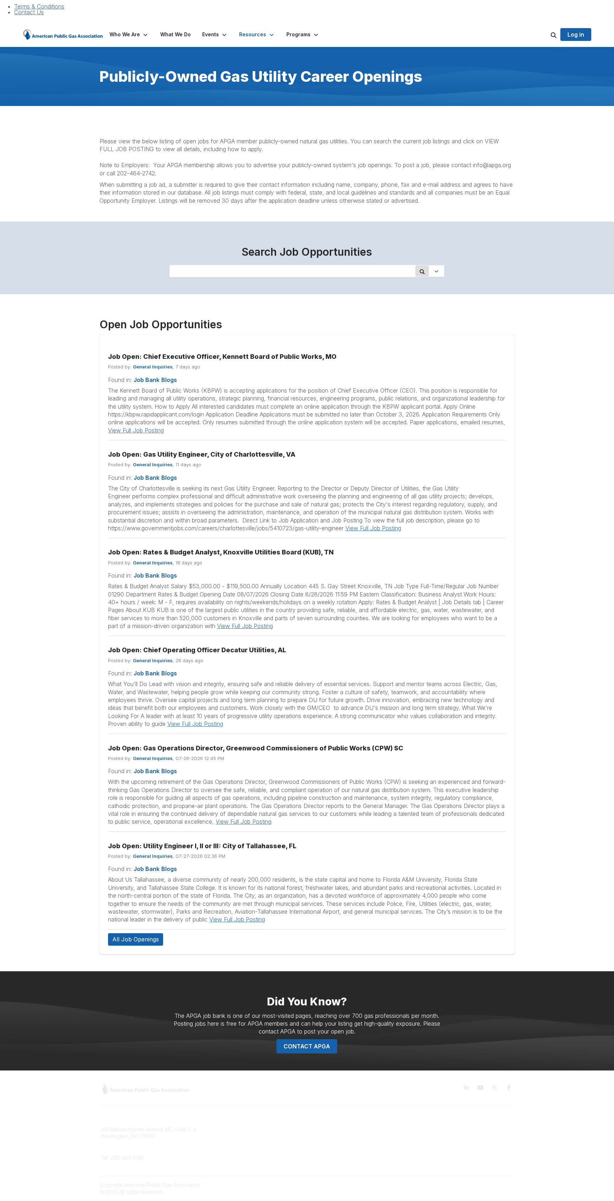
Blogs (169, 379)
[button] (129, 34)
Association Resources (338, 1140)
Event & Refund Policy (442, 1150)
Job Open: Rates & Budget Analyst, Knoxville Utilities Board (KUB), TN (221, 552)
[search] (544, 34)
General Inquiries (153, 367)
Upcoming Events (226, 1161)
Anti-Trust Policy (435, 1161)
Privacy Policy (432, 1140)
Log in (575, 34)
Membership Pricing (334, 1129)
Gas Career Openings (231, 1129)
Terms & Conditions (39, 6)
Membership (220, 1150)
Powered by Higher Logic (484, 1185)
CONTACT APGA (307, 1046)
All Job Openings (135, 939)
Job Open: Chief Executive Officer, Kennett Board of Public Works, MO (222, 356)
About (213, 1140)
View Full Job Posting (136, 430)
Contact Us (29, 12)
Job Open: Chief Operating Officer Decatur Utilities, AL (197, 650)
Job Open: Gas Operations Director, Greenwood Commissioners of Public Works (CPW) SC (255, 748)
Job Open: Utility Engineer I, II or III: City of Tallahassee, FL (202, 846)
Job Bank (147, 379)
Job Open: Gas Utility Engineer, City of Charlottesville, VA (201, 454)
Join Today (324, 1150)
